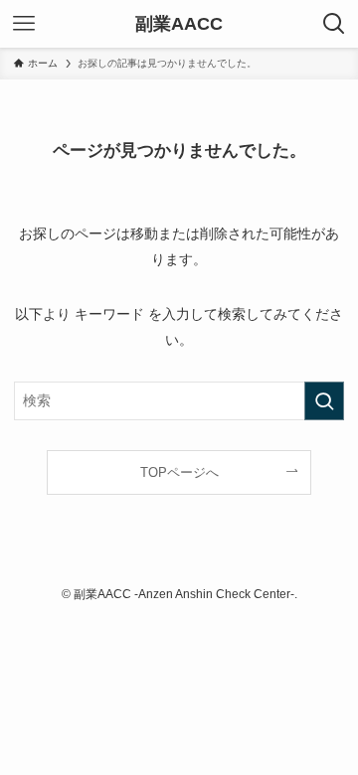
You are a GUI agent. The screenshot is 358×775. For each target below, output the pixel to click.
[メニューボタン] (24, 24)
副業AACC (179, 24)
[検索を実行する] (324, 401)
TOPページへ (179, 472)
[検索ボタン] (334, 24)
